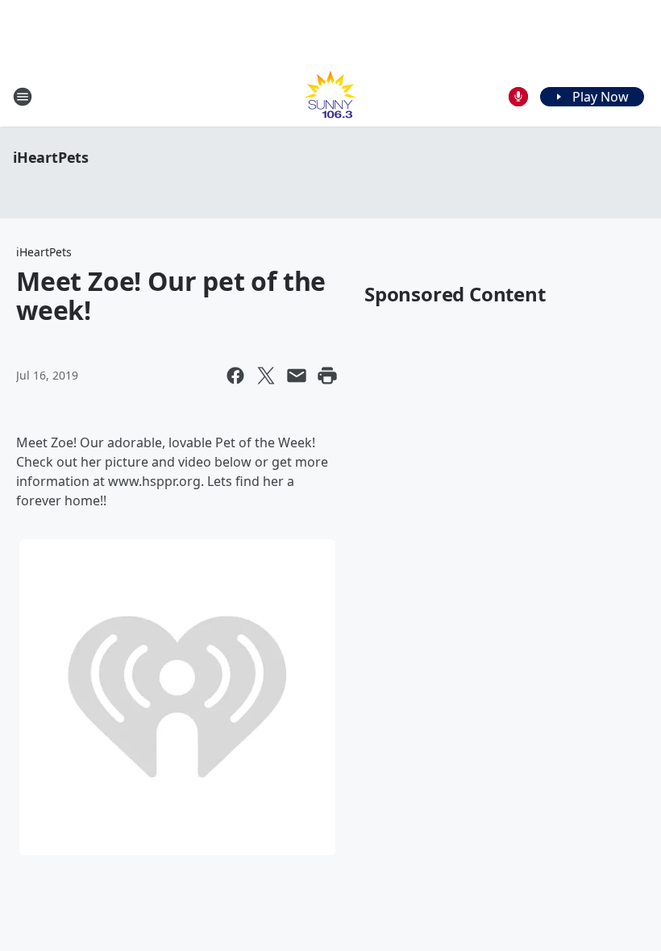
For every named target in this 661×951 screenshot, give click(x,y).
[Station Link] (330, 96)
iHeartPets (51, 157)
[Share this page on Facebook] (235, 375)
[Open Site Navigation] (22, 96)
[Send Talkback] (518, 96)
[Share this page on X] (266, 375)
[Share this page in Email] (296, 375)
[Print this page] (327, 375)
